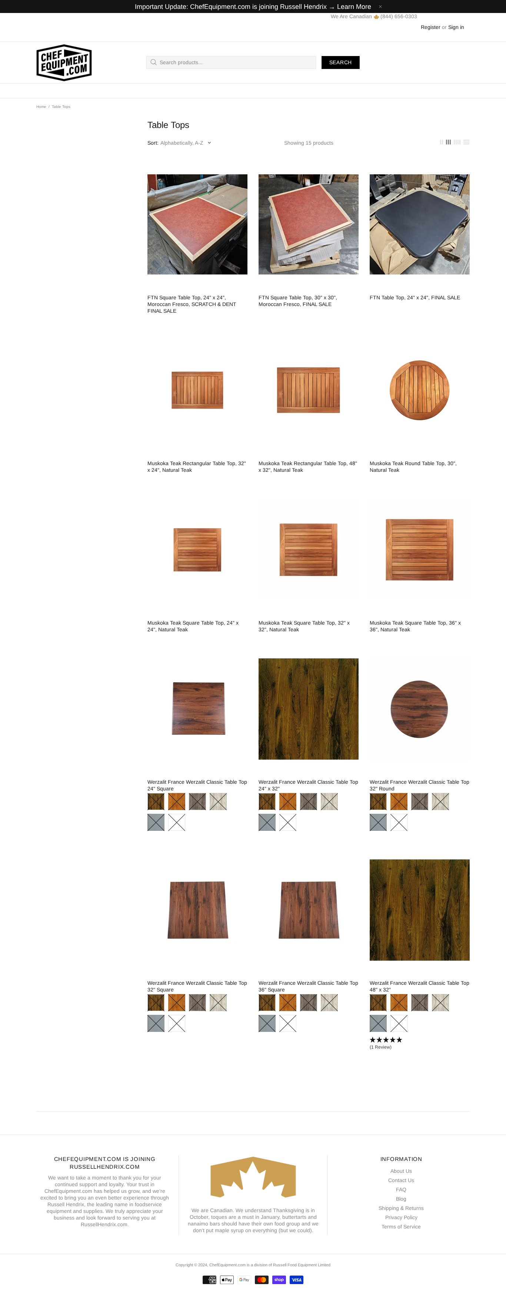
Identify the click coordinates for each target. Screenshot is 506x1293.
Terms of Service (401, 1227)
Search (340, 62)
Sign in (456, 27)
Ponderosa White (218, 801)
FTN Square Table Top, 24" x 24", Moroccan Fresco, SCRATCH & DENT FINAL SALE (191, 304)
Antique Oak (155, 801)
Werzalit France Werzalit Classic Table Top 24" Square (197, 785)
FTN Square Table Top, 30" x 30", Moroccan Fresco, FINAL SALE (298, 301)
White (176, 822)
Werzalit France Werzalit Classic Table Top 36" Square (308, 986)
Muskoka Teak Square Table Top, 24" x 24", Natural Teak (193, 626)
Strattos (155, 822)
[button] (420, 1044)
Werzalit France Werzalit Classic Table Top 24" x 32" (308, 785)
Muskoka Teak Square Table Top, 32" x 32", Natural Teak (304, 626)
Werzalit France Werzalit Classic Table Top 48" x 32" (419, 986)
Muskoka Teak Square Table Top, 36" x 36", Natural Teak (415, 626)
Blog (401, 1199)
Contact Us (401, 1180)
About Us (401, 1171)
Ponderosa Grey (197, 801)
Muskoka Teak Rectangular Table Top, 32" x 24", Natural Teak (196, 466)
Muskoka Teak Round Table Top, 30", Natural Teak (413, 466)
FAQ (401, 1189)
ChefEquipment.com (64, 62)
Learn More (354, 6)
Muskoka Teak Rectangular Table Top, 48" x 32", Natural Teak (308, 466)
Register (430, 27)
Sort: (153, 143)
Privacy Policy (401, 1217)
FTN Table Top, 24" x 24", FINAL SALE (415, 297)
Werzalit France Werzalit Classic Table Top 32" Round (419, 785)
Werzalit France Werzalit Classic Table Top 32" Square (197, 986)
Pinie (176, 801)
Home (41, 107)
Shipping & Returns (401, 1208)
